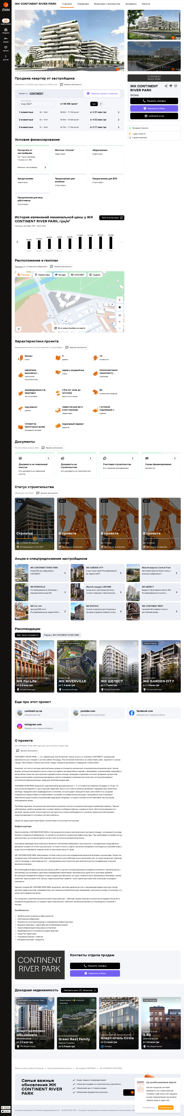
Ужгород (134, 95)
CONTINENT (36, 93)
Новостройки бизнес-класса (59, 1068)
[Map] (69, 302)
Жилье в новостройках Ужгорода (29, 1068)
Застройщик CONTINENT (86, 1068)
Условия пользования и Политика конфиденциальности (37, 1110)
